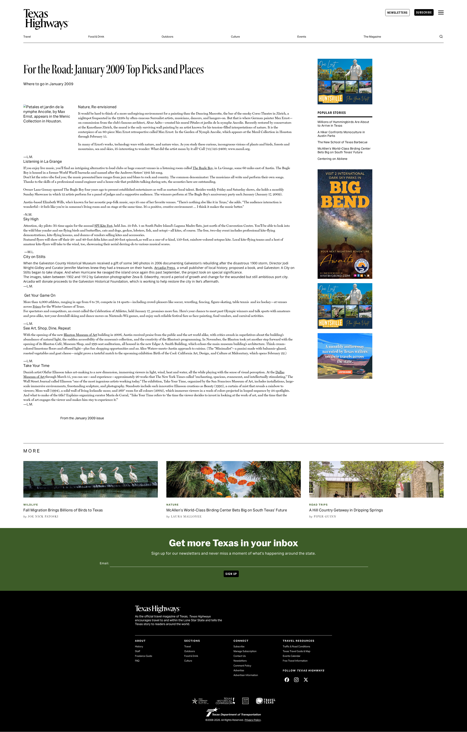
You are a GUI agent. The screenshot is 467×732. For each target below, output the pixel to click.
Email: (104, 563)
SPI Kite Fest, (103, 226)
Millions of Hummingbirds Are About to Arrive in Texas (343, 124)
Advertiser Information (246, 675)
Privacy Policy (253, 720)
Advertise (239, 670)
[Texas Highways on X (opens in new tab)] (306, 680)
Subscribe (424, 12)
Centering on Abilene (333, 159)
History (139, 646)
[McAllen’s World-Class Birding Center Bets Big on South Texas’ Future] (233, 496)
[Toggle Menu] (441, 12)
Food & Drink (96, 36)
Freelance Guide (143, 656)
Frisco (37, 306)
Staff (137, 651)
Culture (235, 36)
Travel (27, 36)
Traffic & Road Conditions (296, 646)
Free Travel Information (295, 660)
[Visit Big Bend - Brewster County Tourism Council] (345, 277)
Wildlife (30, 504)
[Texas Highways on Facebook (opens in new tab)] (287, 680)
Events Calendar (291, 656)
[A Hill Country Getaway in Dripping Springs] (376, 496)
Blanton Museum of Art (80, 335)
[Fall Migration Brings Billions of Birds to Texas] (90, 496)
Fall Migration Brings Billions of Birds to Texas (63, 510)
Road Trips (318, 504)
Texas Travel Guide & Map (296, 651)
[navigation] (441, 12)
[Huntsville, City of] (345, 103)
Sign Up (231, 574)
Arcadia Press (164, 267)
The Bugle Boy (203, 168)
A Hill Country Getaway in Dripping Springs (346, 510)
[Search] (441, 36)
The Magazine (372, 36)
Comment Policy (242, 665)
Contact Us (240, 656)
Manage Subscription (245, 651)
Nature (172, 504)
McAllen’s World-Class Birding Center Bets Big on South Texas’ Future (344, 150)
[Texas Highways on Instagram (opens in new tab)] (296, 680)
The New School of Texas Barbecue (343, 142)
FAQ (137, 660)
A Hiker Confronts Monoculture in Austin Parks (341, 134)
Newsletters (397, 13)
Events (301, 36)
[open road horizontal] (345, 377)
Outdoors (167, 36)
